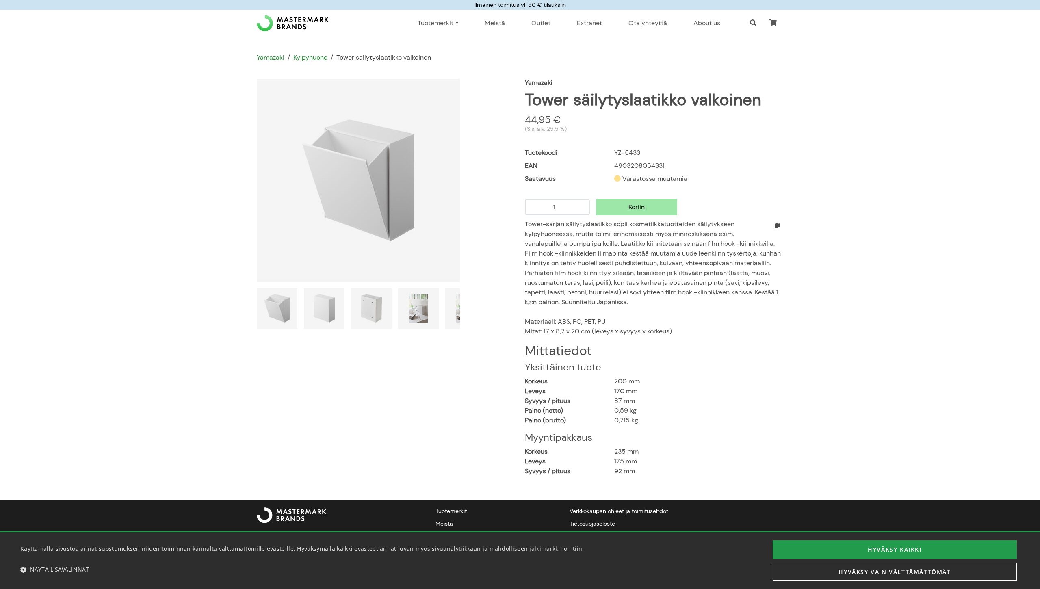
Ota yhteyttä (647, 23)
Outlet (540, 23)
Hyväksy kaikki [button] (894, 549)
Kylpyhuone (310, 57)
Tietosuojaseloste (592, 523)
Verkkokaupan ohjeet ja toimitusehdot (619, 511)
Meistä (495, 23)
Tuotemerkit (451, 511)
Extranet (589, 23)
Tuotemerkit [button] (435, 23)
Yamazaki (270, 57)
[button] (773, 23)
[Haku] (753, 23)
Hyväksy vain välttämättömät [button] (894, 572)
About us (706, 23)
